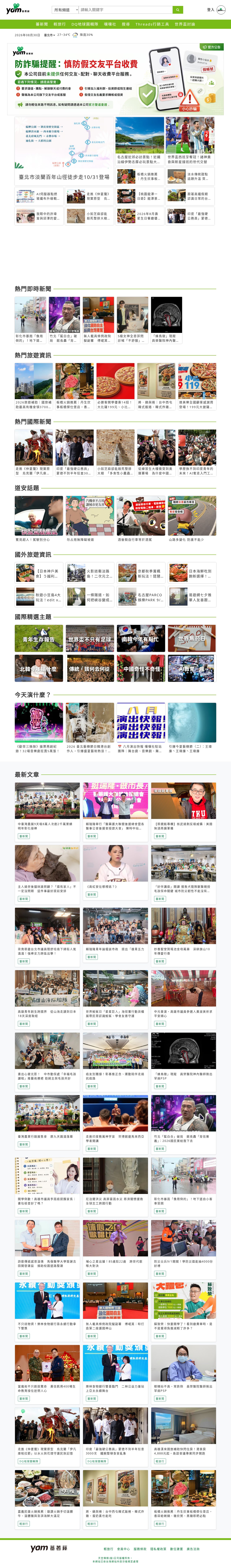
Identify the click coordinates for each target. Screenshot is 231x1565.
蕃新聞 (42, 24)
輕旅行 (60, 24)
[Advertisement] (115, 255)
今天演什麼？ (33, 695)
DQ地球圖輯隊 (85, 24)
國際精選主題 (33, 617)
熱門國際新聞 (33, 421)
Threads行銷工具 (152, 24)
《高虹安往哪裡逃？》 (102, 887)
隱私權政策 (158, 1549)
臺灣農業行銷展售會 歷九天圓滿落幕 (45, 1137)
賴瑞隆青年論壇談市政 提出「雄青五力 (115, 949)
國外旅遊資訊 (33, 554)
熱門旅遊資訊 (33, 355)
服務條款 (140, 1549)
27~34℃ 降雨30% (75, 35)
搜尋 (126, 24)
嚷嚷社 (110, 24)
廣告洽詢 (193, 1549)
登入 (211, 9)
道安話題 (27, 488)
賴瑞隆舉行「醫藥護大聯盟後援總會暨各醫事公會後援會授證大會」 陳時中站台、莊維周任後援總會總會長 (115, 828)
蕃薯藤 (17, 9)
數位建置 (176, 1549)
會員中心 (123, 1549)
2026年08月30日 (27, 35)
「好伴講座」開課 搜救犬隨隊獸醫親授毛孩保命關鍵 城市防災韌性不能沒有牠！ (182, 891)
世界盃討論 (185, 24)
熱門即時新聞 (33, 289)
